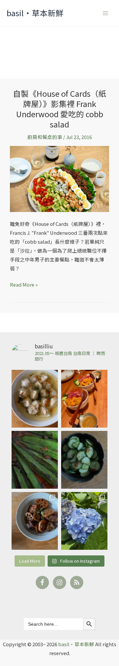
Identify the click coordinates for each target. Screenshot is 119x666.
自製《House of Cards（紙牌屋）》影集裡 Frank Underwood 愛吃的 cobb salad (59, 108)
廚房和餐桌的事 (44, 136)
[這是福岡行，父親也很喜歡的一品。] (84, 399)
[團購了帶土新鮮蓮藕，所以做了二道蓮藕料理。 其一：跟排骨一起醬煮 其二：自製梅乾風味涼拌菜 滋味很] (35, 521)
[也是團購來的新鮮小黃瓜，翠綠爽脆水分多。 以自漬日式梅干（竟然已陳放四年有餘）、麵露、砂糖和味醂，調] (84, 460)
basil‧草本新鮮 (35, 12)
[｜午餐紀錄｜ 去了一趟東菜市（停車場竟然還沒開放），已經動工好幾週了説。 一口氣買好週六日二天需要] (35, 399)
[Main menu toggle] (105, 13)
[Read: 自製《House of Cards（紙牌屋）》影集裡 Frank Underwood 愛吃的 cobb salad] (59, 178)
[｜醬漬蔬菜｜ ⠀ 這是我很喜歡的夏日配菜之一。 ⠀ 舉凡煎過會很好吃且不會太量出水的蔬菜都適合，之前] (35, 460)
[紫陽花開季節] (84, 521)
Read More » (24, 284)
